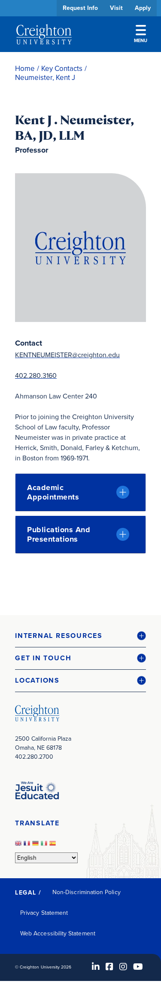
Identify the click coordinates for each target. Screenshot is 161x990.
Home (25, 68)
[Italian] (45, 845)
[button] (80, 636)
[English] (19, 845)
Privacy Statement (44, 912)
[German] (36, 845)
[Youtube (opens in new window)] (138, 966)
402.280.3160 (36, 375)
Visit (116, 7)
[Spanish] (53, 845)
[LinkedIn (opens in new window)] (96, 966)
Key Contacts (61, 68)
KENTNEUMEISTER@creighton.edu (67, 355)
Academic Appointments (53, 492)
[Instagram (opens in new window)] (123, 966)
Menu (140, 40)
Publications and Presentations (58, 534)
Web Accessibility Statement (57, 933)
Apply (143, 7)
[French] (28, 845)
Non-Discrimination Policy (86, 892)
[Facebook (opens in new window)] (109, 966)
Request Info (80, 7)
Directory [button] (80, 263)
